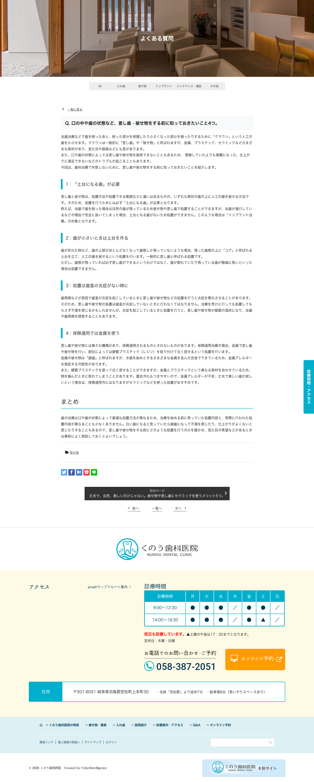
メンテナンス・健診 (189, 86)
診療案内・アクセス (169, 725)
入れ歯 (121, 86)
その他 (214, 86)
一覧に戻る (74, 109)
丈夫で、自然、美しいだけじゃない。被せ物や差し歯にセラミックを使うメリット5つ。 (157, 496)
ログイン (111, 742)
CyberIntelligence (94, 767)
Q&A (196, 725)
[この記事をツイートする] (64, 472)
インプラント (164, 86)
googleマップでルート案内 (108, 586)
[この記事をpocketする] (86, 472)
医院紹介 (141, 725)
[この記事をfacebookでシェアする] (71, 472)
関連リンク (46, 742)
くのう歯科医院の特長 (64, 725)
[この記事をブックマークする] (79, 472)
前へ (135, 508)
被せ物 (142, 86)
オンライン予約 (220, 725)
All (99, 86)
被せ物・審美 (98, 725)
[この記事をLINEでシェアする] (94, 472)
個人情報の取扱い (69, 742)
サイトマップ (93, 742)
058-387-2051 (186, 666)
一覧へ (157, 508)
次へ (178, 508)
